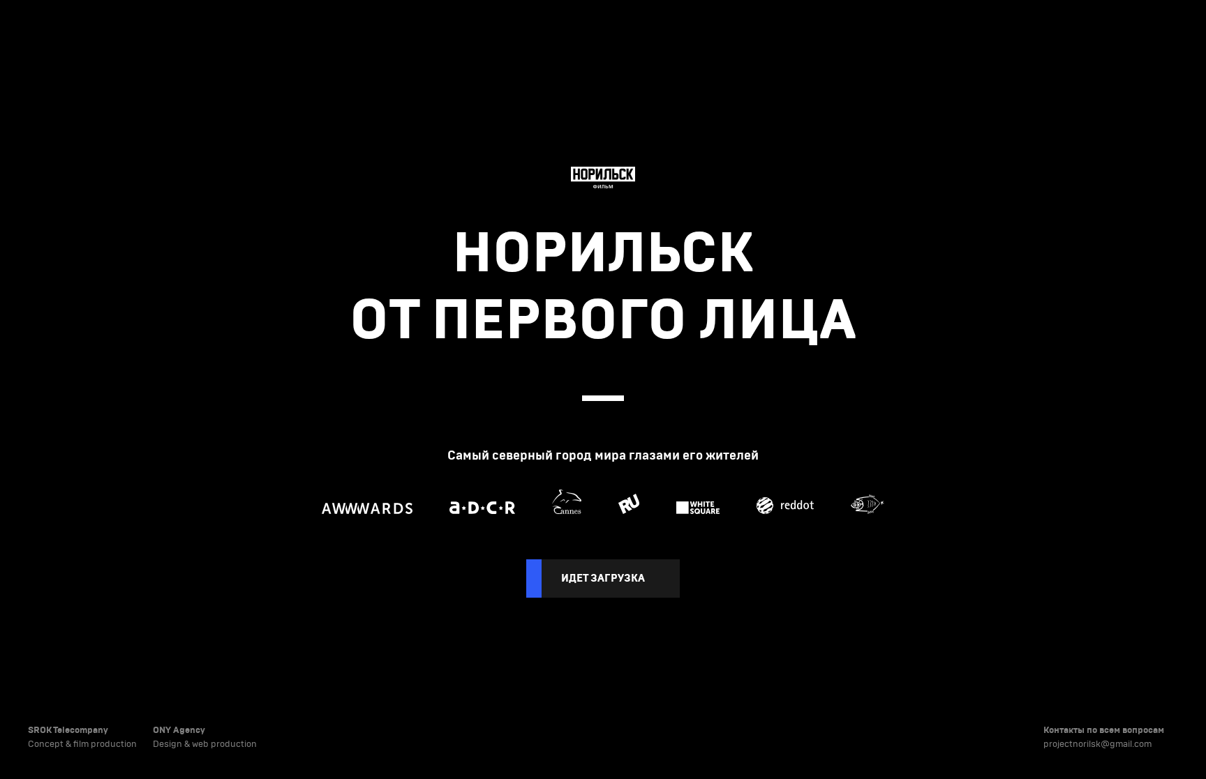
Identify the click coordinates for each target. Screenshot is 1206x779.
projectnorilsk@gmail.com (1097, 744)
